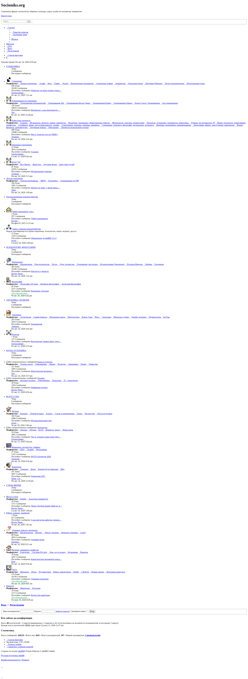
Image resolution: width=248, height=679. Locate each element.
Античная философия (71, 284)
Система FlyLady (39, 552)
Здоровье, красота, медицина (24, 530)
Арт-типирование (170, 103)
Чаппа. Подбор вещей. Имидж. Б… (46, 506)
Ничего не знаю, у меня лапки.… (45, 188)
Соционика (17, 81)
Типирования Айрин (123, 103)
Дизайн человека (138, 317)
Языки (52, 364)
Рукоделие (24, 552)
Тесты (54, 264)
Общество (93, 364)
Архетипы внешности (38, 499)
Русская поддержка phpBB (12, 655)
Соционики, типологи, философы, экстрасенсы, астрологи (128, 125)
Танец (79, 414)
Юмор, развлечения (62, 572)
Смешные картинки (40, 579)
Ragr (13, 562)
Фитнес (38, 533)
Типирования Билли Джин (78, 103)
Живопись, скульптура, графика (26, 447)
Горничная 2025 (38, 476)
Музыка (15, 411)
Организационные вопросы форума (22, 197)
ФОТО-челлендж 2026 (41, 456)
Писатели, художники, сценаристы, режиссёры (167, 123)
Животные (25, 588)
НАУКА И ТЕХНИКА (16, 350)
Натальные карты (57, 317)
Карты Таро (87, 317)
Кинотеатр (16, 467)
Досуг (14, 570)
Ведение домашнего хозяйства (25, 550)
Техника (41, 378)
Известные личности (21, 120)
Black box (37, 164)
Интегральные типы (196, 83)
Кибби (23, 499)
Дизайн (30, 449)
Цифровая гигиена (39, 387)
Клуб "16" (16, 162)
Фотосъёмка (41, 449)
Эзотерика (16, 315)
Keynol (14, 221)
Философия (17, 282)
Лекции (23, 430)
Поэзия (33, 430)
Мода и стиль (12, 497)
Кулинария (73, 552)
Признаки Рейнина (153, 83)
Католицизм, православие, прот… (46, 341)
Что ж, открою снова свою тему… (46, 437)
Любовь (148, 264)
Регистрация (17, 605)
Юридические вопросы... (42, 371)
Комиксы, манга (53, 430)
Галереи (23, 123)
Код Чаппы (25, 164)
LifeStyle (85, 572)
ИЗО (22, 449)
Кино (33, 469)
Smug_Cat (15, 478)
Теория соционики (28, 83)
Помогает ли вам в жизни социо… (46, 90)
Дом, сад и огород (57, 552)
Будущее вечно (50, 164)
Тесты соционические (174, 83)
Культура (62, 364)
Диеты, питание (52, 533)
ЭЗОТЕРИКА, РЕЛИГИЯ (17, 300)
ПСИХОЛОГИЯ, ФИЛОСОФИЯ (21, 247)
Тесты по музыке (104, 414)
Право (83, 364)
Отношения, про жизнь (87, 264)
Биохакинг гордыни (40, 291)
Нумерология (155, 317)
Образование (41, 364)
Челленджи (90, 414)
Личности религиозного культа (75, 127)
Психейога (53, 181)
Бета (50, 83)
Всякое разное (97, 572)
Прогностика (73, 317)
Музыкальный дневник (41, 171)
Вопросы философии (49, 284)
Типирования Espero (102, 103)
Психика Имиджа (134, 264)
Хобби (76, 572)
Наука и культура (44, 362)
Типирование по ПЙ (69, 181)
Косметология (26, 533)
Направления (26, 264)
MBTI (43, 181)
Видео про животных (40, 595)
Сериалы (24, 469)
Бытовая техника (27, 380)
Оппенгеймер (17, 93)
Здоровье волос (38, 540)
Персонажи (53, 127)
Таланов (34, 152)
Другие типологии (14, 178)
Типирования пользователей (33, 103)
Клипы (49, 414)
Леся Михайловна (19, 293)
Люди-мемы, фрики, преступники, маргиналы (213, 125)
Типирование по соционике (24, 101)
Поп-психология (42, 264)
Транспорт (56, 380)
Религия (15, 334)
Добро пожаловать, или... (23, 211)
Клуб (41, 430)
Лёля (13, 190)
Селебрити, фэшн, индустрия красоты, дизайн (38, 125)
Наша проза (68, 430)
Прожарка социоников (22, 145)
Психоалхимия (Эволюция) (112, 264)
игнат (13, 240)
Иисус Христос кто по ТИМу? (44, 134)
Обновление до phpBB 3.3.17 (44, 238)
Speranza (15, 542)
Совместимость (40, 317)
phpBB (21, 651)
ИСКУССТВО (12, 396)
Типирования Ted (56, 103)
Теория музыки (37, 414)
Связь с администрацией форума (26, 229)
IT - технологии (71, 380)
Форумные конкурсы (115, 572)
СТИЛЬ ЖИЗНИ (13, 485)
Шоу (63, 469)
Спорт (83, 533)
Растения (36, 588)
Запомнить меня (78, 611)
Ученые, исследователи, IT (203, 123)
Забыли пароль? (63, 611)
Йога (97, 317)
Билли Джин (17, 274)
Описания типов (135, 83)
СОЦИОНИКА (13, 66)
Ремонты (84, 552)
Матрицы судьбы (121, 317)
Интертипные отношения (82, 83)
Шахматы (24, 572)
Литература (42, 427)
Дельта (65, 83)
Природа (10, 586)
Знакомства (120, 83)
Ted (12, 112)
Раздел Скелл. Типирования (147, 103)
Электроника (43, 380)
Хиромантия (36, 324)
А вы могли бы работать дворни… (46, 520)
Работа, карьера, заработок (18, 513)
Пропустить (6, 16)
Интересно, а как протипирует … (46, 110)
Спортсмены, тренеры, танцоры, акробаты (80, 125)
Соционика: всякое (104, 83)
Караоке (24, 414)
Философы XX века (29, 284)
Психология (17, 262)
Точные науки (26, 364)
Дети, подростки (67, 264)
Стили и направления (64, 414)
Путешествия (45, 572)
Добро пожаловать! (39, 218)
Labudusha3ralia (92, 635)
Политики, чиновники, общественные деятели (89, 123)
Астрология (25, 317)
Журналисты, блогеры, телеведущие (128, 123)
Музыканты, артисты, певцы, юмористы (48, 123)
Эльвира (15, 137)
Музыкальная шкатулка (41, 421)
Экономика (73, 364)
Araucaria (15, 459)
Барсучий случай (66, 164)
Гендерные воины (38, 127)
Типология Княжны (29, 181)
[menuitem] (19, 32)
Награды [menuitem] (10, 44)
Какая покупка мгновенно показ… (46, 559)
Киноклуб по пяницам (48, 469)
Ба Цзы (166, 317)
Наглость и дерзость (40, 271)
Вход (3, 605)
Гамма (57, 83)
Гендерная (159, 264)
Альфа (42, 83)
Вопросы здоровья (69, 533)
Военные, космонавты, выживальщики (173, 125)
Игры (33, 572)
